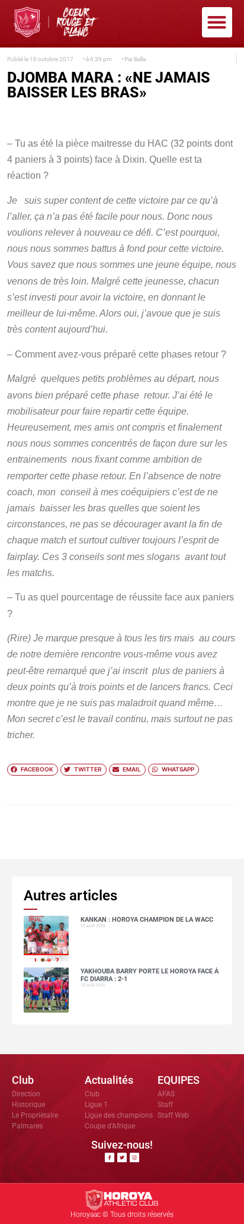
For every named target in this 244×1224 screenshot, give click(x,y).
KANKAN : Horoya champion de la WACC (147, 919)
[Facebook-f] (109, 1157)
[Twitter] (122, 1157)
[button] (217, 22)
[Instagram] (134, 1157)
